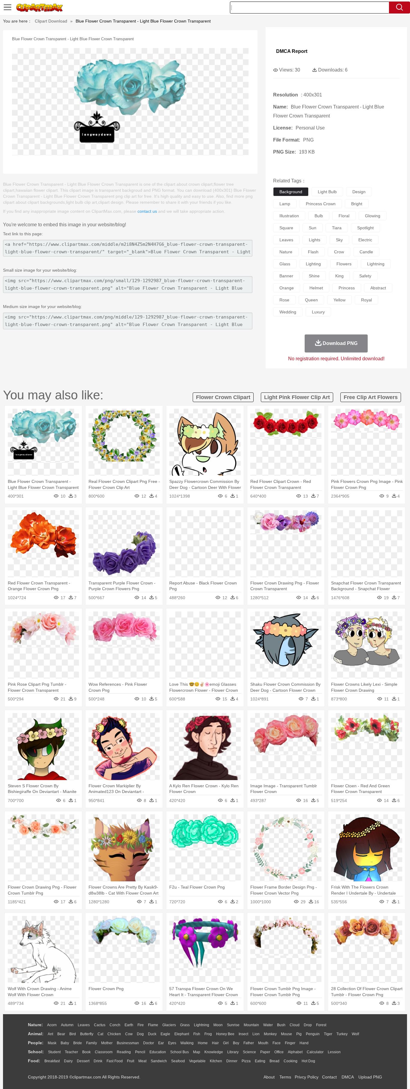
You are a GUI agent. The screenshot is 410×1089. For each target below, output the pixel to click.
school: (36, 1051)
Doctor (148, 1043)
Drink (98, 1061)
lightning (375, 263)
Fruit (130, 1061)
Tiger (328, 1034)
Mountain (251, 1025)
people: (36, 1042)
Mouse (286, 1034)
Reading (124, 1052)
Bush (281, 1025)
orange (286, 287)
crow (339, 251)
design (359, 191)
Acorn (52, 1025)
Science (249, 1052)
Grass (185, 1025)
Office (279, 1052)
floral (344, 215)
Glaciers (169, 1025)
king (339, 275)
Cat (100, 1034)
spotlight (365, 227)
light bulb (327, 191)
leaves (286, 239)
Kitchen (216, 1061)
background (290, 191)
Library (233, 1052)
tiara (337, 227)
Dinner (231, 1061)
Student (54, 1052)
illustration (289, 215)
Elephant (181, 1034)
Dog (140, 1034)
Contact (329, 1077)
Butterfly (86, 1034)
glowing (372, 215)
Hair (215, 1043)
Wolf (355, 1034)
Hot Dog (308, 1061)
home (203, 1043)
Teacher (71, 1052)
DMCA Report (291, 51)
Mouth (263, 1043)
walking (187, 1043)
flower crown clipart (223, 397)
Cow (129, 1034)
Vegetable (197, 1061)
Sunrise (233, 1025)
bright (356, 203)
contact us (147, 211)
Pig (299, 1034)
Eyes (172, 1043)
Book (86, 1052)
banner (286, 275)
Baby (65, 1043)
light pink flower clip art (297, 397)
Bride (77, 1043)
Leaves (84, 1025)
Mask (52, 1043)
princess (347, 287)
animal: (36, 1033)
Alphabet (295, 1052)
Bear (61, 1034)
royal (366, 299)
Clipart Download (51, 21)
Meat (142, 1061)
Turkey (342, 1034)
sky (339, 239)
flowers (343, 263)
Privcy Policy (306, 1077)
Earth (129, 1025)
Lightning (201, 1025)
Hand (304, 1043)
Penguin (313, 1034)
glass (284, 263)
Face (277, 1043)
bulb (319, 215)
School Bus (179, 1052)
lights (314, 239)
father (248, 1043)
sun (312, 227)
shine (314, 275)
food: (34, 1060)
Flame (153, 1025)
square (286, 227)
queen (311, 299)
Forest (321, 1025)
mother (107, 1043)
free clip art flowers (371, 397)
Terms (285, 1077)
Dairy (68, 1061)
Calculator (315, 1052)
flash (313, 251)
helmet (316, 287)
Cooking (290, 1061)
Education (157, 1052)
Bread (274, 1061)
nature (285, 251)
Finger (290, 1043)
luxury (318, 312)
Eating (260, 1061)
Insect (243, 1034)
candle (366, 251)
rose (284, 299)
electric (365, 239)
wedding (287, 312)
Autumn (67, 1025)
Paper (265, 1052)
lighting (313, 263)
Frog (208, 1034)
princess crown (321, 203)
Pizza (246, 1061)
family (91, 1043)
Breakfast (52, 1061)
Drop (308, 1025)
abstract (378, 287)
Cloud (295, 1025)
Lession (334, 1052)
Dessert (83, 1061)
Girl (226, 1043)
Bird (72, 1034)
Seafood (178, 1061)
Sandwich (159, 1061)
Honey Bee (225, 1034)
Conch (115, 1025)
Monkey (270, 1034)
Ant (50, 1034)
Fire (140, 1025)
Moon (218, 1025)
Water (268, 1025)
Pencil (140, 1052)
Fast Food (115, 1061)
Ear (161, 1043)
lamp (284, 203)
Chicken (114, 1034)
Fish (196, 1034)
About (269, 1077)
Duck (152, 1034)
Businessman (128, 1043)
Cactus (99, 1025)
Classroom (104, 1052)
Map (196, 1052)
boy (236, 1043)
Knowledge (213, 1052)
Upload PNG (370, 1077)
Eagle (165, 1034)
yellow (339, 299)
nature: (35, 1024)
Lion (256, 1034)
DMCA (348, 1077)
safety (365, 275)
